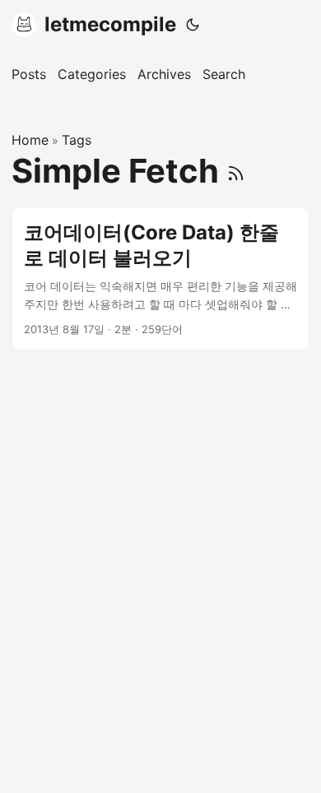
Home (30, 140)
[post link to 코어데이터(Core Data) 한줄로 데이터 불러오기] (160, 279)
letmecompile (110, 24)
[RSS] (235, 171)
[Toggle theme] (192, 24)
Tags (76, 140)
